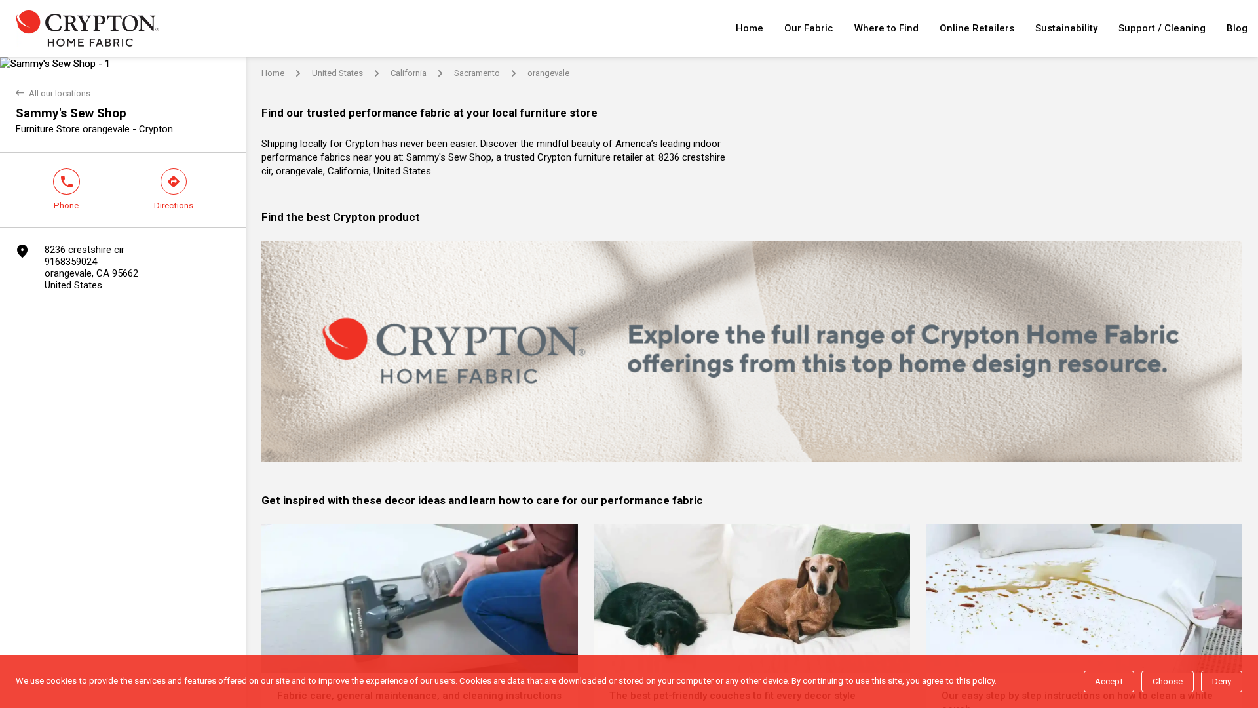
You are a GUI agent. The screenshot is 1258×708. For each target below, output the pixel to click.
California (409, 73)
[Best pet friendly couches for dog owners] (752, 598)
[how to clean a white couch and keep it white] (1084, 598)
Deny (1221, 681)
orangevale (548, 73)
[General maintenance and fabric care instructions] (419, 598)
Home (272, 73)
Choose (1168, 681)
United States (337, 73)
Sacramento (477, 73)
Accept (1109, 681)
